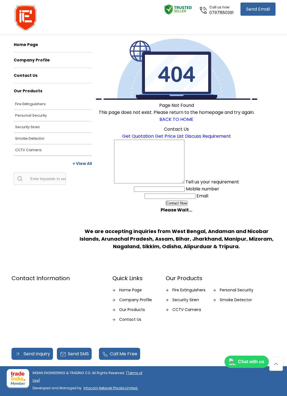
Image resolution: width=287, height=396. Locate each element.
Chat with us (251, 361)
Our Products (28, 91)
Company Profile (32, 60)
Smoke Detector (30, 138)
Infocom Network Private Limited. (111, 388)
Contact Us (26, 75)
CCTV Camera (28, 150)
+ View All (82, 163)
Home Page (26, 44)
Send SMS (78, 354)
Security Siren (27, 127)
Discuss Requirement (208, 136)
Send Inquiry (36, 354)
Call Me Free (123, 354)
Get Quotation (138, 136)
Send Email (258, 9)
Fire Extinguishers (30, 104)
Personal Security (31, 115)
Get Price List (169, 136)
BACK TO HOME (176, 119)
